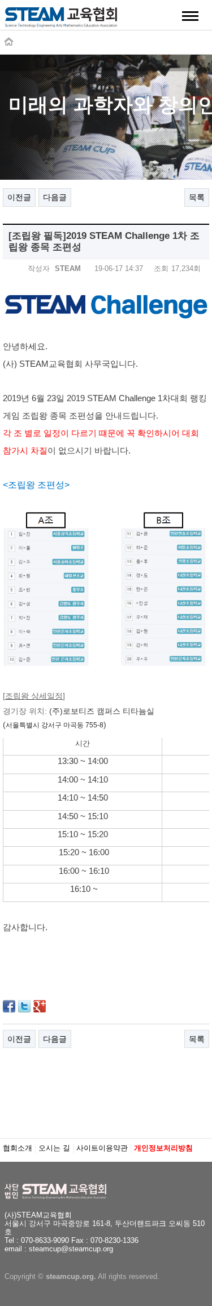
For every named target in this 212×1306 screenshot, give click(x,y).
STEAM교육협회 (61, 21)
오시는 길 (54, 1148)
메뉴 (190, 16)
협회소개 (17, 1148)
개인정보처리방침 (163, 1148)
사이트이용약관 (102, 1148)
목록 (197, 197)
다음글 (55, 197)
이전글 (19, 197)
